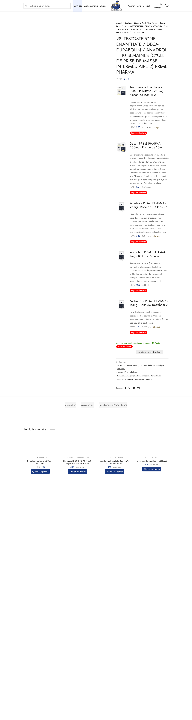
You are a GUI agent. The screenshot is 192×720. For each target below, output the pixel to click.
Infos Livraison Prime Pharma (113, 405)
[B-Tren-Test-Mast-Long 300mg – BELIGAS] (40, 447)
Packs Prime (156, 375)
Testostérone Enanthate (143, 379)
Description (70, 405)
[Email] (138, 388)
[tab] (70, 405)
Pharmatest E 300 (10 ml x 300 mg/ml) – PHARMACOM (77, 462)
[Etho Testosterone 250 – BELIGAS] (151, 447)
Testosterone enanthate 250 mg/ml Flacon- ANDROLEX (114, 462)
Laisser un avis (87, 405)
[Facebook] (125, 388)
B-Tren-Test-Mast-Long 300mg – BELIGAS (40, 462)
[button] (40, 471)
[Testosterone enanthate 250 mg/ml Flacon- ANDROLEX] (114, 447)
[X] (129, 388)
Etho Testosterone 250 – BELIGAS (152, 460)
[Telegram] (134, 388)
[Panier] (166, 5)
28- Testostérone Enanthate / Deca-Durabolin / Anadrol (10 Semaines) (140, 367)
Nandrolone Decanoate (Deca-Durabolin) (133, 375)
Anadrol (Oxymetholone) (127, 372)
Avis (139, 5)
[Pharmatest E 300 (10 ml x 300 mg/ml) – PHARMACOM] (77, 447)
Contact (146, 5)
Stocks (103, 5)
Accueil (119, 23)
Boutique (78, 5)
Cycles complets (91, 5)
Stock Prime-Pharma (150, 23)
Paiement (131, 5)
